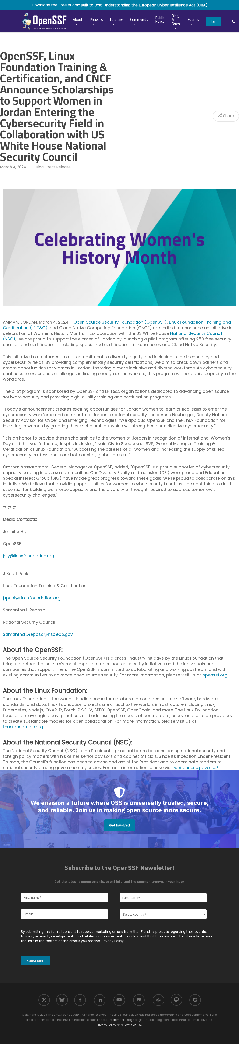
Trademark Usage (121, 1020)
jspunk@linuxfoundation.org (31, 598)
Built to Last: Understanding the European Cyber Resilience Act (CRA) (144, 5)
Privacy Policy (113, 941)
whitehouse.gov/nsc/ (196, 767)
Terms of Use (132, 1025)
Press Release (58, 167)
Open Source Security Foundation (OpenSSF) (120, 322)
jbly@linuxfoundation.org (28, 556)
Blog (40, 167)
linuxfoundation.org (23, 727)
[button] (119, 825)
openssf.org (214, 675)
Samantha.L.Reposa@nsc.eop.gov (38, 634)
